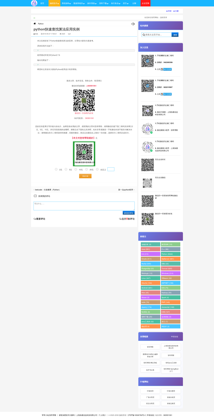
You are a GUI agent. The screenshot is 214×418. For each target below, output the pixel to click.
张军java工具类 (171, 362)
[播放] (133, 23)
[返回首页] (35, 23)
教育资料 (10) (167, 244)
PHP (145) (166, 302)
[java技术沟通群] (166, 94)
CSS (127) (166, 312)
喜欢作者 (85, 176)
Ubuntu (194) (147, 283)
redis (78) (145, 302)
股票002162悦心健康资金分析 (150, 355)
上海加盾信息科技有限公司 (171, 347)
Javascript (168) (168, 307)
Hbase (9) (145, 297)
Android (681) (147, 288)
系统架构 (65, 3)
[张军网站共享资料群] (166, 69)
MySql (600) (146, 263)
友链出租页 (171, 397)
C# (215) (145, 254)
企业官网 (145, 3)
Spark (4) (165, 297)
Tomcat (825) (167, 268)
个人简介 (102, 415)
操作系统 (91, 3)
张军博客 (150, 347)
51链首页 (150, 391)
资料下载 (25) (147, 316)
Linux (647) (146, 278)
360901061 (167, 415)
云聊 (134, 3)
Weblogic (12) (147, 273)
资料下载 (103, 3)
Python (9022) (167, 254)
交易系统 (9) (166, 316)
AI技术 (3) (165, 326)
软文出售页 (150, 403)
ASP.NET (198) (167, 283)
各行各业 (115, 3)
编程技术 (53, 3)
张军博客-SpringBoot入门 (171, 370)
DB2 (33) (165, 263)
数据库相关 (78, 3)
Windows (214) (167, 273)
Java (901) (146, 249)
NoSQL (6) (146, 312)
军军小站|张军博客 (49, 415)
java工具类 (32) (148, 321)
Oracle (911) (146, 259)
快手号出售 (150, 370)
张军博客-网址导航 (150, 362)
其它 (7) (165, 321)
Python (41, 23)
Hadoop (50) (167, 292)
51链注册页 (171, 391)
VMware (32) (167, 278)
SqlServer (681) (168, 259)
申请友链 (174, 336)
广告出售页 (150, 397)
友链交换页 (171, 403)
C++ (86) (165, 249)
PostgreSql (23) (148, 268)
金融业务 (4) (146, 244)
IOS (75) (165, 288)
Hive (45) (145, 292)
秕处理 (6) (145, 326)
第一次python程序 (125, 189)
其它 (125, 3)
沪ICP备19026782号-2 (137, 415)
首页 (42, 3)
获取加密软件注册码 (67, 415)
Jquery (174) (147, 307)
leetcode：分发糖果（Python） (48, 189)
